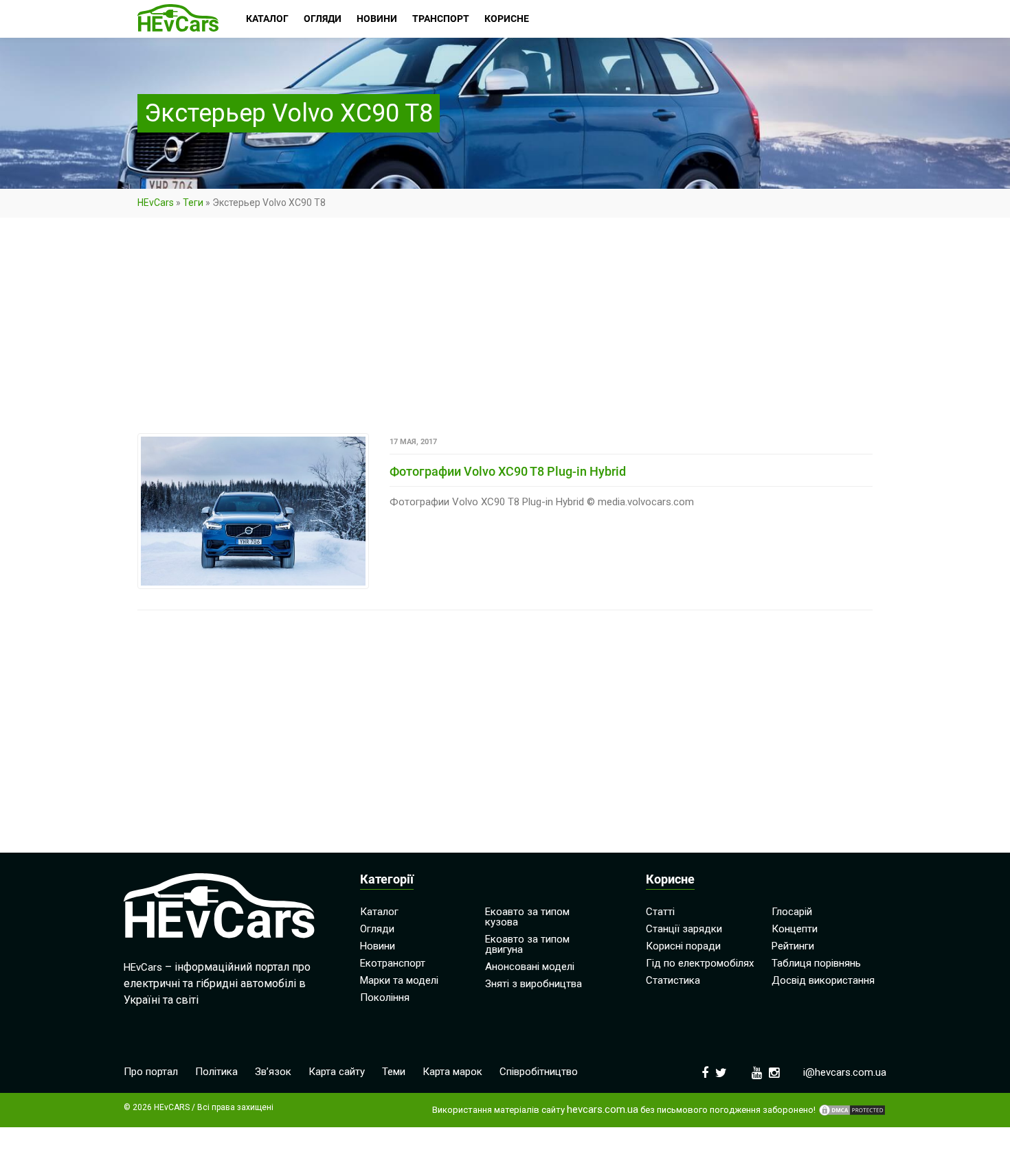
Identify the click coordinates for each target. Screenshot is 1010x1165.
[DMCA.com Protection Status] (852, 1110)
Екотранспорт (392, 963)
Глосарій (792, 912)
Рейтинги (793, 946)
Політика (216, 1071)
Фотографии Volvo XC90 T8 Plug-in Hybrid (508, 471)
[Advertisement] (505, 331)
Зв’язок (273, 1071)
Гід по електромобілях (700, 963)
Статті (660, 912)
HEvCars (155, 202)
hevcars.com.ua (602, 1110)
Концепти (795, 929)
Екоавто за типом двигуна (527, 944)
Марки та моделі (399, 980)
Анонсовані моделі (529, 966)
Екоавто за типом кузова (527, 917)
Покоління (384, 997)
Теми (393, 1071)
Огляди (377, 929)
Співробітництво (539, 1071)
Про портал (151, 1071)
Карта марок (452, 1071)
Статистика (673, 980)
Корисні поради (683, 946)
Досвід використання (823, 980)
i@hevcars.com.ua (844, 1072)
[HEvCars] (177, 19)
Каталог (379, 912)
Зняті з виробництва (533, 984)
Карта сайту (336, 1071)
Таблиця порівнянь (816, 963)
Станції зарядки (684, 929)
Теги (193, 202)
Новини (377, 946)
